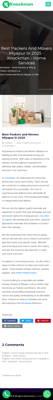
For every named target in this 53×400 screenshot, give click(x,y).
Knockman (10, 178)
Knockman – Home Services (13, 67)
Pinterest (45, 321)
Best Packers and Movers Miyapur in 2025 (19, 74)
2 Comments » (9, 146)
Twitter (28, 321)
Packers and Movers (9, 71)
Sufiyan (8, 143)
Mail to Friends (14, 326)
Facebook (11, 321)
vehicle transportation (26, 273)
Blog (31, 67)
